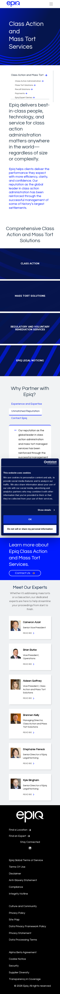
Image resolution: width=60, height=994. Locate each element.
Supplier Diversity (19, 972)
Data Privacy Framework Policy (27, 926)
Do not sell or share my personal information (30, 529)
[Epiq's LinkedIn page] (30, 848)
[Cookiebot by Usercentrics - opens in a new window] (44, 462)
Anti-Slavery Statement (23, 880)
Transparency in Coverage (25, 979)
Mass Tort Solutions (24, 85)
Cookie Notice (17, 959)
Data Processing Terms (23, 939)
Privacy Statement (20, 933)
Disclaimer (15, 873)
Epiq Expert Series (23, 98)
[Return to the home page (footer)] (13, 4)
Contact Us (23, 573)
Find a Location (18, 829)
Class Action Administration (28, 81)
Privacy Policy (17, 913)
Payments (20, 93)
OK (30, 519)
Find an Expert (18, 836)
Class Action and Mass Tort (27, 75)
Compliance (16, 887)
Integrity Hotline (18, 893)
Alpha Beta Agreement (23, 952)
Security (14, 965)
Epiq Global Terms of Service (26, 860)
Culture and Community (23, 906)
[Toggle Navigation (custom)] (51, 4)
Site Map (14, 919)
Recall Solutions (22, 89)
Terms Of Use (17, 866)
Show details (44, 510)
